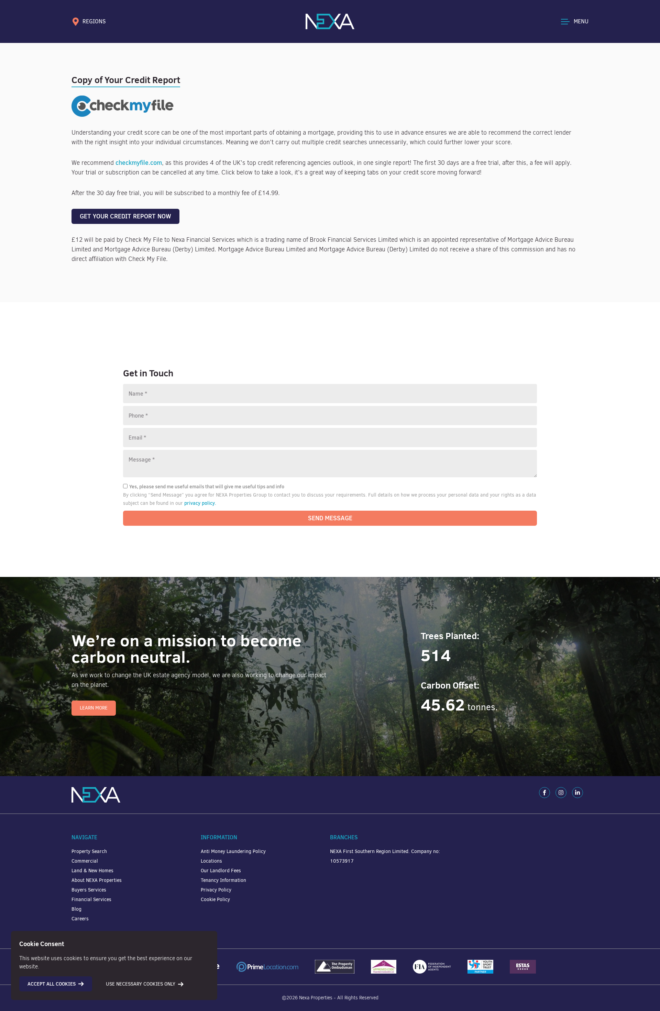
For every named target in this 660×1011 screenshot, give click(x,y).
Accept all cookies (52, 983)
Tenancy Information (223, 880)
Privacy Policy (216, 890)
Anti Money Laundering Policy (233, 851)
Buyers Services (89, 890)
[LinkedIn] (577, 792)
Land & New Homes (92, 870)
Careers (80, 919)
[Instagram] (561, 792)
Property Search (89, 851)
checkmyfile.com (139, 162)
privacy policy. (200, 503)
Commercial (85, 861)
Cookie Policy (215, 899)
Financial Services (91, 899)
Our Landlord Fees (221, 870)
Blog (76, 909)
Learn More (94, 708)
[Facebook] (544, 792)
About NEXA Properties (97, 880)
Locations (211, 861)
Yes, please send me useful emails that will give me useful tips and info (206, 486)
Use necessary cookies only (140, 984)
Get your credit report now (125, 216)
